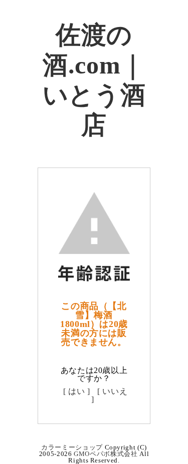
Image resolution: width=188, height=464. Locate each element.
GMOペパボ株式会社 (106, 454)
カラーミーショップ (72, 447)
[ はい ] (76, 391)
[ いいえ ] (109, 395)
